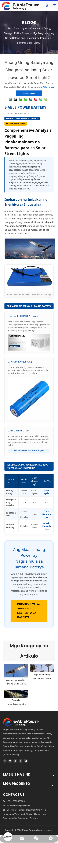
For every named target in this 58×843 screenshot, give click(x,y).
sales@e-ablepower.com (18, 805)
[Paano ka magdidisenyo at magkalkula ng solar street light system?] (16, 694)
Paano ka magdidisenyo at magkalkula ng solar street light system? (16, 702)
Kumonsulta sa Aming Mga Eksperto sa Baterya (28, 611)
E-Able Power (47, 87)
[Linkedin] (10, 761)
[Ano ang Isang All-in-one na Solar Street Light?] (16, 670)
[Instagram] (26, 761)
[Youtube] (20, 761)
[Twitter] (15, 761)
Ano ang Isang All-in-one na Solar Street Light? (16, 682)
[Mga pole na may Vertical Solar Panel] (42, 668)
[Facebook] (5, 761)
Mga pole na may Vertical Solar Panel (42, 676)
